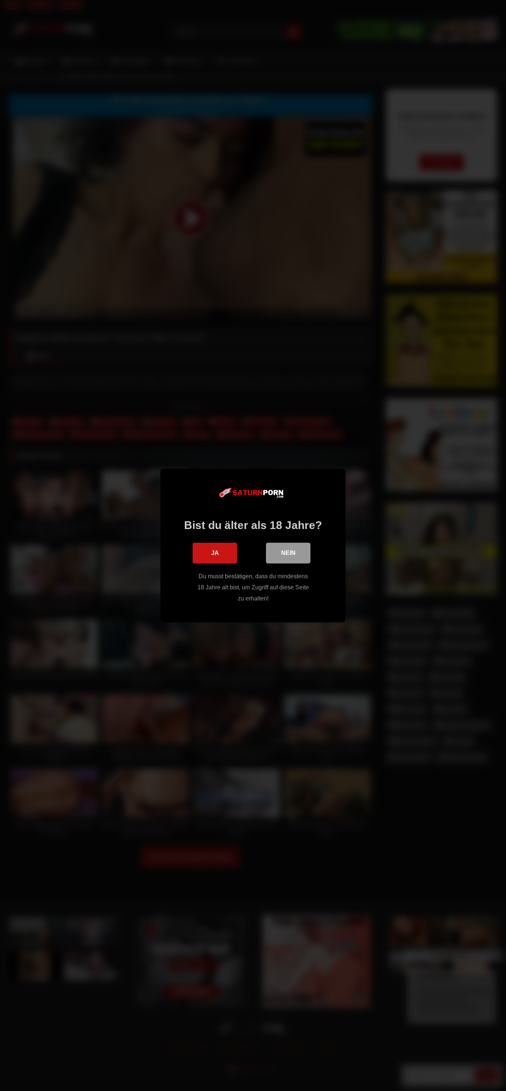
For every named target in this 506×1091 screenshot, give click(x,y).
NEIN (288, 553)
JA (215, 553)
